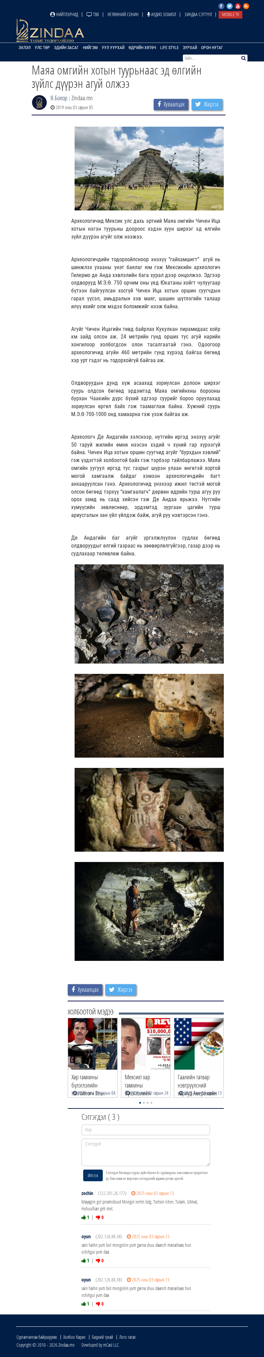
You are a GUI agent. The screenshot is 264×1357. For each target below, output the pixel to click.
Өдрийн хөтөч (142, 47)
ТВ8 (95, 14)
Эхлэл (25, 47)
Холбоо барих (74, 1337)
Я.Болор (59, 98)
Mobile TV (230, 14)
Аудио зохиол (163, 14)
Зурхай (190, 47)
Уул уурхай (113, 47)
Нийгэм (90, 47)
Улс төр (42, 47)
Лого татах (127, 1337)
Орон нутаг (212, 47)
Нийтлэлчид (66, 14)
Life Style (169, 47)
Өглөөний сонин (123, 14)
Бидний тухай (102, 1337)
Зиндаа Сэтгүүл (198, 14)
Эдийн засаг (66, 47)
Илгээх (93, 1175)
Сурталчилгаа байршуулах (36, 1337)
